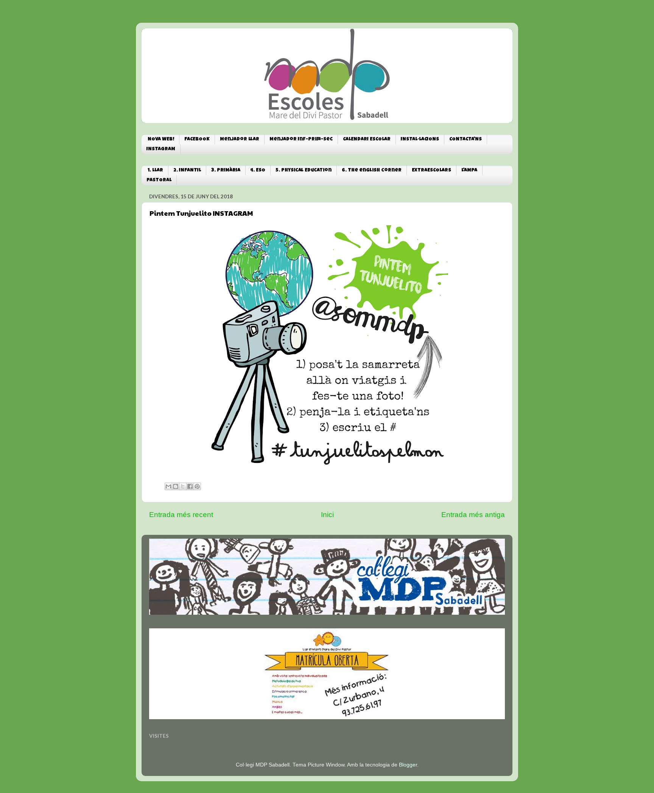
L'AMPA (469, 170)
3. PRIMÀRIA (225, 170)
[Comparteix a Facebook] (190, 486)
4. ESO (258, 170)
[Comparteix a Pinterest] (197, 486)
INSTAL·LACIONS (420, 139)
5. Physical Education (304, 170)
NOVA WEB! (161, 139)
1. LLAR (155, 170)
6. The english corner (372, 170)
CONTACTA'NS (465, 139)
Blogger (408, 765)
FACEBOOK (197, 139)
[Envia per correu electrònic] (168, 486)
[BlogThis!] (175, 486)
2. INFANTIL (187, 170)
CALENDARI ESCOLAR (367, 139)
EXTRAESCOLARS (431, 170)
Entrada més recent (181, 515)
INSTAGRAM (160, 149)
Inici (327, 515)
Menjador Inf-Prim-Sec (301, 139)
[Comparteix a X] (183, 486)
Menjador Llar (239, 139)
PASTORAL (158, 180)
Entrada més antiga (473, 515)
